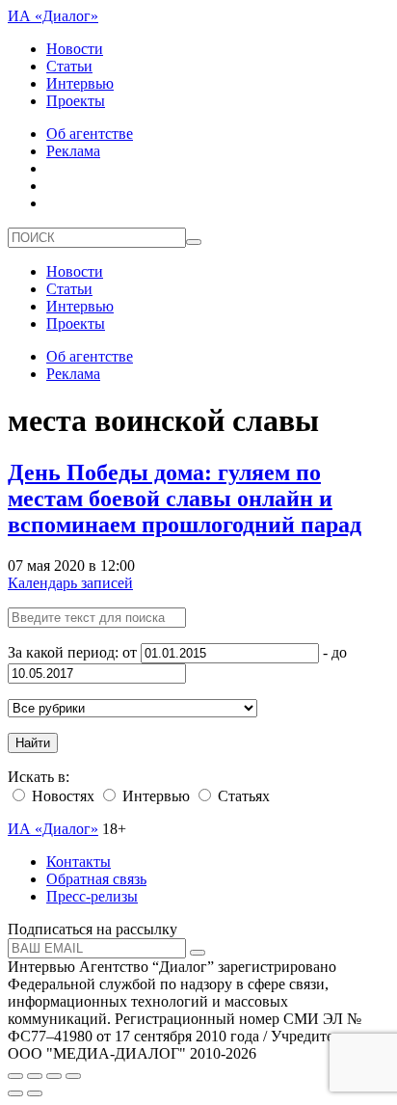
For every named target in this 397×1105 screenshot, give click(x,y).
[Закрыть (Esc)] (15, 1076)
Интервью (80, 83)
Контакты (78, 861)
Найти (32, 743)
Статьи (69, 66)
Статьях (242, 796)
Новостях (61, 796)
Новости (74, 48)
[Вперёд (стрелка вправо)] (34, 1093)
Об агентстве (89, 133)
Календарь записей (70, 583)
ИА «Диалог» (53, 16)
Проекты (75, 101)
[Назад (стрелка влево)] (15, 1093)
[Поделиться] (34, 1076)
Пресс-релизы (92, 896)
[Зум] (73, 1076)
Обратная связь (96, 879)
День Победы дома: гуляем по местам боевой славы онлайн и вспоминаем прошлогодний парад (184, 498)
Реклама (73, 151)
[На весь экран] (54, 1076)
